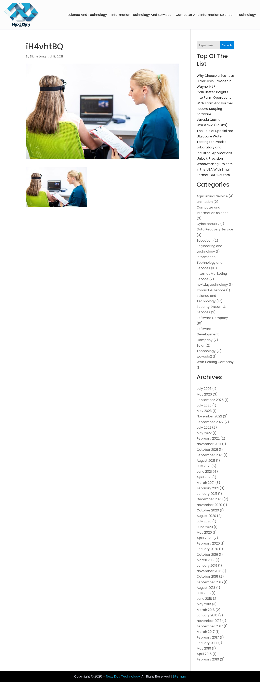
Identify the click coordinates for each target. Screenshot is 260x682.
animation (205, 201)
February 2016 (208, 659)
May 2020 (204, 532)
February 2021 (208, 488)
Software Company (212, 318)
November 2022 (209, 416)
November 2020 (209, 505)
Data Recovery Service (215, 229)
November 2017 (209, 620)
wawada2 (204, 356)
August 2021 (206, 460)
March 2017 (206, 631)
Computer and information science (204, 14)
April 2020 (204, 538)
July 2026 (204, 388)
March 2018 (206, 609)
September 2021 (210, 455)
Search (227, 45)
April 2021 (204, 477)
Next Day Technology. (123, 676)
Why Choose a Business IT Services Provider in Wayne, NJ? (215, 81)
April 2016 (204, 654)
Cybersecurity (208, 224)
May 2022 (204, 433)
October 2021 (207, 449)
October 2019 (207, 554)
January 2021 (207, 493)
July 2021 (203, 466)
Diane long (38, 56)
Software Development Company (208, 334)
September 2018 (210, 582)
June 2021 (204, 471)
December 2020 (210, 499)
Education (204, 240)
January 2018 (207, 615)
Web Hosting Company (215, 362)
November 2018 (209, 571)
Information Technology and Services (141, 14)
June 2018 (204, 598)
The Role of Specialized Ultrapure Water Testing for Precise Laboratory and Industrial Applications (215, 142)
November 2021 (209, 444)
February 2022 (208, 438)
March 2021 (205, 482)
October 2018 (207, 576)
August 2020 (206, 515)
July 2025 (204, 405)
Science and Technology (87, 14)
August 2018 (206, 587)
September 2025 (210, 400)
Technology (246, 14)
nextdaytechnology (212, 284)
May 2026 (204, 394)
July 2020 (204, 521)
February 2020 (208, 543)
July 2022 (204, 427)
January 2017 (207, 643)
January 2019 (207, 565)
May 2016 (204, 648)
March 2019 (205, 560)
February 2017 (208, 637)
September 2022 (210, 422)
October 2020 (208, 510)
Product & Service (211, 290)
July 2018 (204, 593)
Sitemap (179, 676)
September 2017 (210, 626)
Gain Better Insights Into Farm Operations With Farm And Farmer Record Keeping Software (215, 103)
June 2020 (205, 527)
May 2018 (204, 604)
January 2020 (207, 549)
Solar (201, 345)
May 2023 (204, 411)
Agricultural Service (212, 196)
